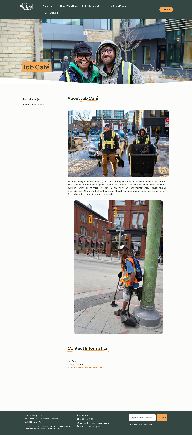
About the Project (32, 99)
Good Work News (69, 6)
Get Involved (51, 12)
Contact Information (33, 104)
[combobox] (142, 417)
